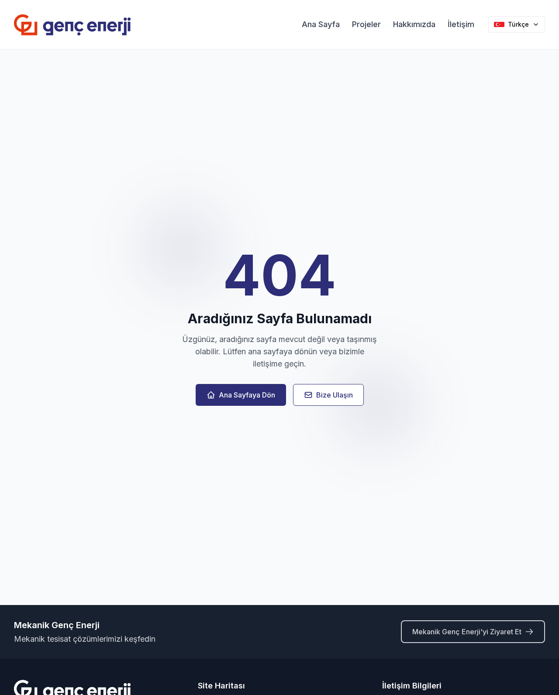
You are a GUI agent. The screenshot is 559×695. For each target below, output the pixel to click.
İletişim (461, 24)
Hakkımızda (414, 24)
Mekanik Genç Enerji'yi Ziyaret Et (466, 631)
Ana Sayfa (321, 24)
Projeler (366, 24)
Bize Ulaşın (334, 395)
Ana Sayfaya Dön (247, 395)
